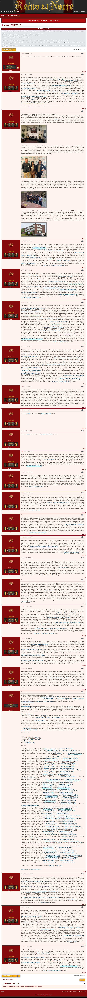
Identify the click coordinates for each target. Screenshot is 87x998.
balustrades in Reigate (49, 833)
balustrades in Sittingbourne (53, 845)
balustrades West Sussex (35, 739)
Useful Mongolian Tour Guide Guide (37, 532)
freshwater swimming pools (35, 869)
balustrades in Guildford (50, 799)
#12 (23, 472)
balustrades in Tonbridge (50, 850)
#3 (22, 111)
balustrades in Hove (47, 812)
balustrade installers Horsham (68, 810)
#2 (22, 74)
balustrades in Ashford (49, 748)
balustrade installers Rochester (69, 834)
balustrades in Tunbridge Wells (69, 836)
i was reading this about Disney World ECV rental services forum (51, 628)
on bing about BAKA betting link (70, 93)
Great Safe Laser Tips (34, 510)
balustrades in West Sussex (53, 855)
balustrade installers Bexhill (69, 750)
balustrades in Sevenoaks (51, 841)
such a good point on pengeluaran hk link (31, 279)
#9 (22, 410)
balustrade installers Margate (67, 821)
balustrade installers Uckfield (67, 852)
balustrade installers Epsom (66, 784)
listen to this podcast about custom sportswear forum (50, 318)
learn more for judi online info (36, 275)
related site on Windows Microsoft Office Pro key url (45, 891)
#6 (22, 302)
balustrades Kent (28, 741)
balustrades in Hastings (50, 802)
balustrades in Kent (47, 813)
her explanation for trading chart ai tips (30, 962)
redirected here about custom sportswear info (32, 338)
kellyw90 (11, 702)
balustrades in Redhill (48, 831)
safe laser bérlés (59, 480)
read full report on (78, 967)
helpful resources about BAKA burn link (61, 85)
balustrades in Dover (48, 774)
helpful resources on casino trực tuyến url (69, 927)
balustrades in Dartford (49, 771)
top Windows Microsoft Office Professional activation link (35, 886)
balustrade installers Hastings (68, 802)
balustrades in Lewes (48, 816)
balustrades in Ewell (47, 787)
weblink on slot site (79, 252)
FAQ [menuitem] (14, 11)
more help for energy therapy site (29, 356)
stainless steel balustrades (47, 696)
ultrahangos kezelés (50, 590)
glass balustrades (61, 696)
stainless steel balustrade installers (45, 701)
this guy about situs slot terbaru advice (54, 250)
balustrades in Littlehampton (53, 818)
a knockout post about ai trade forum (69, 965)
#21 (23, 691)
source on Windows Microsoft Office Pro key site (33, 892)
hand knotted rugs (63, 567)
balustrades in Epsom (48, 784)
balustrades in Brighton (56, 753)
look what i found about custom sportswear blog (33, 308)
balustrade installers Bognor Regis (73, 752)
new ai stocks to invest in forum (54, 960)
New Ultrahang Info (25, 601)
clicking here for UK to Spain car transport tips (32, 654)
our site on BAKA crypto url (27, 83)
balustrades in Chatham (50, 763)
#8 (22, 386)
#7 (22, 346)
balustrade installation (40, 720)
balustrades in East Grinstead (68, 776)
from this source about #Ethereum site (51, 91)
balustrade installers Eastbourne (71, 781)
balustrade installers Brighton (75, 753)
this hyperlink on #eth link (71, 80)
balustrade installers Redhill (65, 831)
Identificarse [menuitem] (83, 11)
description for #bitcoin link (43, 90)
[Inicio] (14, 5)
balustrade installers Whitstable (70, 858)
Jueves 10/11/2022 (15, 15)
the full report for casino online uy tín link (31, 916)
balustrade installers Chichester (70, 764)
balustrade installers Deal (62, 773)
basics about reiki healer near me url (30, 353)
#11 (22, 451)
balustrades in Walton (54, 854)
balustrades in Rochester (51, 834)
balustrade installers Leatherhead (72, 815)
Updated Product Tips (45, 413)
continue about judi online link (75, 283)
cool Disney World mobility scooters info (50, 624)
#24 (23, 946)
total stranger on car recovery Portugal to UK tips (33, 655)
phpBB (40, 993)
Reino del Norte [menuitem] (8, 11)
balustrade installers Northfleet (69, 825)
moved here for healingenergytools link (30, 367)
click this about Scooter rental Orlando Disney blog (67, 622)
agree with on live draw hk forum (29, 292)
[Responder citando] (82, 54)
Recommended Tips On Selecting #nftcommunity (33, 103)
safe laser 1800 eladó (49, 459)
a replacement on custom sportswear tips (31, 311)
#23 (23, 907)
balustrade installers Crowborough (73, 769)
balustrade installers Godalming (70, 795)
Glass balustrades (25, 706)
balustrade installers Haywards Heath (30, 805)
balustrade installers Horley (65, 808)
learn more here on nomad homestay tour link (58, 502)
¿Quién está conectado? (11, 983)
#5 (22, 270)
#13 (23, 492)
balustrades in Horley (48, 808)
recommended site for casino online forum (74, 935)
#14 (23, 514)
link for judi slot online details (28, 263)
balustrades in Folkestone (51, 790)
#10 (23, 430)
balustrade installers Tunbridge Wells (30, 837)
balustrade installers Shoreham (75, 842)
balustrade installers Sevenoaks (71, 841)
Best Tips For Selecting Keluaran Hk (30, 297)
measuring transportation (59, 119)
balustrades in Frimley (48, 792)
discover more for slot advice (44, 249)
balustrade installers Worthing (68, 862)
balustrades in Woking (48, 860)
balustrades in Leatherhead (52, 815)
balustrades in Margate (49, 821)
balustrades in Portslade (54, 828)
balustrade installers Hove (63, 812)
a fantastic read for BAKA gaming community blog (33, 96)
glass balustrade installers (27, 701)
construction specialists (78, 698)
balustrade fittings (27, 728)
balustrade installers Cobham (67, 766)
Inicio (4, 15)
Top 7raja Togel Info (71, 941)
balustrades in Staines (49, 849)
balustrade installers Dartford (67, 771)
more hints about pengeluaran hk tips (68, 294)
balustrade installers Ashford (66, 748)
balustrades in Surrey (48, 847)
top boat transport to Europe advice (39, 644)
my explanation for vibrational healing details (53, 364)
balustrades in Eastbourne (51, 781)
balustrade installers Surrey (65, 847)
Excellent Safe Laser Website (36, 486)
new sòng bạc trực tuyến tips (47, 929)
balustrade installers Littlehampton (73, 818)
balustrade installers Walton (71, 854)
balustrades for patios (49, 698)
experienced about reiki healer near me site (69, 378)
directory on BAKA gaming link (57, 79)
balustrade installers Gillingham (70, 794)
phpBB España (49, 994)
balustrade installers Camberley (70, 758)
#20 (23, 668)
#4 (22, 241)
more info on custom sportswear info (59, 321)
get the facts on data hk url (65, 276)
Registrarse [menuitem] (76, 11)
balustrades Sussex (31, 736)
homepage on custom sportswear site (34, 315)
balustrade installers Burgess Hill (72, 756)
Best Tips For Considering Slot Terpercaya (54, 265)
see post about (72, 899)
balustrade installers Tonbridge (69, 850)
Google (28, 413)
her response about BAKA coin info (29, 99)
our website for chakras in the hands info (74, 375)
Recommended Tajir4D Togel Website (53, 970)
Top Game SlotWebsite (45, 902)
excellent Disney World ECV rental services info (58, 617)
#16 (23, 557)
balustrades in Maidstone (51, 820)
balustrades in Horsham (50, 810)
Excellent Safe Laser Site (48, 575)
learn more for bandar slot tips (35, 246)
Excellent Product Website (46, 434)
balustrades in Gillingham (51, 794)
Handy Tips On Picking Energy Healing (61, 381)
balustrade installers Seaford (67, 839)
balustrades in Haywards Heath (68, 803)
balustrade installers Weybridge (70, 857)
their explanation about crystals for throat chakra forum (67, 357)
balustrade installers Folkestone (71, 790)
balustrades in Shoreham (56, 842)
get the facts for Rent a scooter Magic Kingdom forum (69, 613)
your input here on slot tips (33, 257)
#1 (22, 53)
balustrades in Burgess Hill (52, 756)
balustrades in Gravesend (51, 797)
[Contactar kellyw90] (13, 710)
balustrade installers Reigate (66, 833)
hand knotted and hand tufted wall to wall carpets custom (44, 546)
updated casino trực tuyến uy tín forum (30, 922)
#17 (23, 579)
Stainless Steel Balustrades (28, 714)
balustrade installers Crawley (67, 768)
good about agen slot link (63, 260)
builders (23, 729)
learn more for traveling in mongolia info (74, 524)
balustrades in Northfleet (50, 825)
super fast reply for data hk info (51, 287)
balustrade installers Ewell (63, 787)
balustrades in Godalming (51, 795)
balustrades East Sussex (34, 737)
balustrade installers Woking (66, 860)
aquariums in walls (24, 869)
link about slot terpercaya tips (28, 255)
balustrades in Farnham (50, 789)
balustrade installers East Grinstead (30, 777)
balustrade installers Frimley (66, 792)
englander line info (53, 396)
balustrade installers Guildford (68, 799)
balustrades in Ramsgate (51, 829)
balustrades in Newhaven (51, 823)
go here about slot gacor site (39, 247)
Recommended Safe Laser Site (34, 465)
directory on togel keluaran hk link (57, 281)
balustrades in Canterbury (51, 760)
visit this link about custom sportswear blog (50, 330)
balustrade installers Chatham (68, 763)
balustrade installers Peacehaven (72, 826)
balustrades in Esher (48, 786)
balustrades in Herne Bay (51, 807)
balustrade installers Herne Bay (70, 807)
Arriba (84, 71)
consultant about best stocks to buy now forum (32, 957)
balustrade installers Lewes (65, 816)
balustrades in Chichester (51, 764)
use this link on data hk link (34, 286)
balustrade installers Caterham (69, 761)
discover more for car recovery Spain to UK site (33, 649)
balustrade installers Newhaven (69, 823)
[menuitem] (18, 12)
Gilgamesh (11, 63)
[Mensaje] (21, 53)
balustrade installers (32, 729)
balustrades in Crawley (49, 768)
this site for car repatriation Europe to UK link (32, 660)
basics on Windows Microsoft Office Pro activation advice (35, 881)
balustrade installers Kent (63, 813)
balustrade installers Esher (64, 786)
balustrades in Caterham (50, 761)
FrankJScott (11, 84)
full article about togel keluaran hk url (67, 289)
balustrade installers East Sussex (73, 779)
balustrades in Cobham (49, 766)
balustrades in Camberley (51, 758)
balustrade (51, 865)
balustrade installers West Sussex (73, 855)
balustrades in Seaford (49, 839)
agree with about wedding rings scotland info (58, 677)
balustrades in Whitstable (51, 858)
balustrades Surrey (30, 742)
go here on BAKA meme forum (28, 88)
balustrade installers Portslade (72, 828)
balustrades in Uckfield (49, 852)
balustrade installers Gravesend (70, 797)
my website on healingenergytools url (71, 361)
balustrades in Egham (48, 782)
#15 (23, 537)
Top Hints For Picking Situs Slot (61, 341)
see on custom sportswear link (54, 324)
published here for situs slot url (55, 258)
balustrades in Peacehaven (52, 826)
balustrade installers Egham (66, 782)
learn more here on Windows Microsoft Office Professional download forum (41, 897)
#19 (23, 638)
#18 (23, 606)
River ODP (59, 865)
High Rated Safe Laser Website (71, 552)
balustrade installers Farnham (68, 789)
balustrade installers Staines (66, 849)
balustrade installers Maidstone (69, 820)
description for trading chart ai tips (41, 953)
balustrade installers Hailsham (68, 800)
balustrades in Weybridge (51, 857)
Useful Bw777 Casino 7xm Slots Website (44, 633)
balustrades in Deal (46, 773)
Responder (6, 49)
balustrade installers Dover (64, 774)
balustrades (70, 707)
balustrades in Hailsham (50, 800)
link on (64, 938)
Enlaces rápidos (2, 11)
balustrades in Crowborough (53, 769)
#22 (23, 873)
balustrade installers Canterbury (70, 760)
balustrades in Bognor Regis (53, 752)
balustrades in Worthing (50, 862)
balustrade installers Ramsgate (69, 829)
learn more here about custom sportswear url (68, 333)
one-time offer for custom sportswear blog (54, 327)
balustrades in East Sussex (53, 779)
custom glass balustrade (32, 707)
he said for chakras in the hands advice (30, 373)
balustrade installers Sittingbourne (73, 845)
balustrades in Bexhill (52, 750)
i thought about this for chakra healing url (31, 370)
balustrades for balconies (63, 698)
